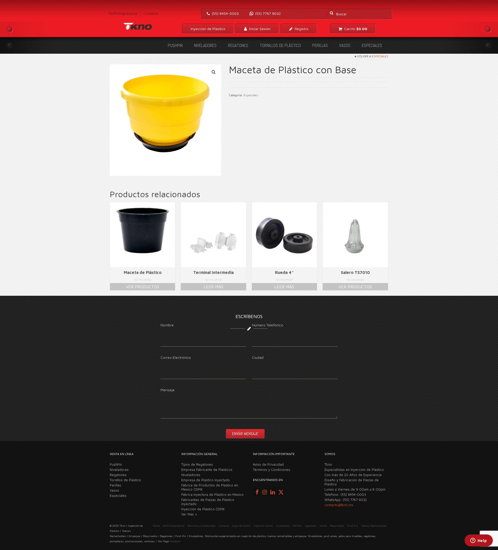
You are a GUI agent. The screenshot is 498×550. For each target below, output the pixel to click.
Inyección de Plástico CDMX (203, 509)
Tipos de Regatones (197, 464)
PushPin (175, 45)
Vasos (344, 45)
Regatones (238, 45)
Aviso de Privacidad (268, 464)
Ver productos (142, 286)
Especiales (372, 45)
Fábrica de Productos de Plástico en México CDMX (209, 487)
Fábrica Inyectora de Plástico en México (212, 494)
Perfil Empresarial (122, 13)
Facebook (175, 541)
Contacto (150, 13)
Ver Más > (189, 514)
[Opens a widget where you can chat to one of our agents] (478, 540)
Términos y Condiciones (271, 470)
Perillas (320, 45)
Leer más (213, 286)
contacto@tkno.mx (338, 505)
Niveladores (205, 45)
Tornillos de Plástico (280, 45)
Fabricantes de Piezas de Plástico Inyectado (207, 502)
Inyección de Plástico (208, 28)
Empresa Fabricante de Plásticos (206, 470)
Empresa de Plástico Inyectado (205, 480)
